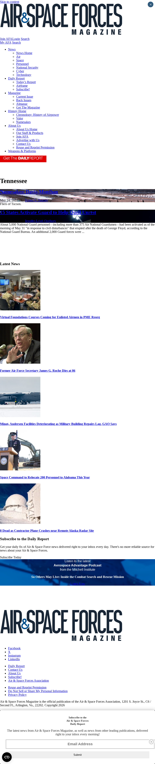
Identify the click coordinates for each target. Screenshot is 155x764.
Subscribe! (23, 89)
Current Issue (24, 96)
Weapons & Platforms (22, 151)
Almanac (22, 104)
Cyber (20, 71)
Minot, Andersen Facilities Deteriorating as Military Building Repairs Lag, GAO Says (58, 424)
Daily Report (16, 78)
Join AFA (6, 39)
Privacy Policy (17, 694)
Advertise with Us (27, 140)
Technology (23, 74)
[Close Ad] (151, 742)
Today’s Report (26, 82)
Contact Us (23, 143)
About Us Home (26, 129)
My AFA (5, 42)
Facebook (14, 648)
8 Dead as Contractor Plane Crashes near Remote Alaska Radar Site (47, 530)
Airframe (22, 85)
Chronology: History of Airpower (37, 114)
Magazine (14, 93)
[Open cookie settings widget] (7, 757)
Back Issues (23, 100)
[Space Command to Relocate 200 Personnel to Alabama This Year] (20, 469)
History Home (17, 111)
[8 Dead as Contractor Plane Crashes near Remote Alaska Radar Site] (20, 522)
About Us (14, 125)
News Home (24, 53)
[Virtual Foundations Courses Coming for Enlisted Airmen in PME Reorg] (20, 309)
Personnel (22, 64)
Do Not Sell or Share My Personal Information (38, 691)
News (12, 49)
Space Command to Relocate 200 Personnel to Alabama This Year (45, 477)
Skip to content (9, 1)
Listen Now (77, 583)
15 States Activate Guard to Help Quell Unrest (48, 212)
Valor (19, 118)
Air (18, 56)
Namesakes (23, 122)
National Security (27, 67)
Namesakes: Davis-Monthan (29, 191)
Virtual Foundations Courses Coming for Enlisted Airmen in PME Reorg (50, 317)
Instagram (14, 655)
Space (20, 60)
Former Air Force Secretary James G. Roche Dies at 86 (37, 370)
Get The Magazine (28, 107)
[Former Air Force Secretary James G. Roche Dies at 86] (20, 362)
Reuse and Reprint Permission (35, 147)
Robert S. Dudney (36, 200)
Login (16, 39)
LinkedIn (14, 659)
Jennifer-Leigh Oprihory (40, 221)
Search (25, 39)
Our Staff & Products (29, 133)
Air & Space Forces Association (28, 680)
